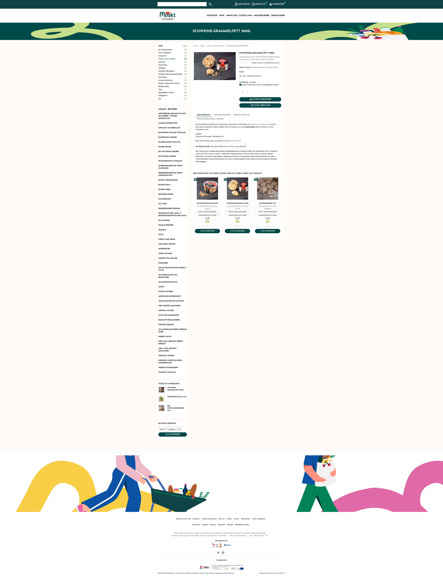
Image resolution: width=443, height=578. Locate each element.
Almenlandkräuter (167, 123)
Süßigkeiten (172, 95)
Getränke (172, 67)
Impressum (196, 518)
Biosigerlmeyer (165, 194)
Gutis (160, 235)
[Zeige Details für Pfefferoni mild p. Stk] (162, 399)
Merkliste (230, 524)
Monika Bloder (165, 291)
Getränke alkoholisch (172, 70)
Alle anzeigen (172, 434)
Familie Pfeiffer (165, 225)
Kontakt (229, 518)
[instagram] (223, 552)
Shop (172, 46)
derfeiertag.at (235, 140)
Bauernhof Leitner (167, 137)
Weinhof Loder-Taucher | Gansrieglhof (170, 362)
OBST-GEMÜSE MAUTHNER (169, 306)
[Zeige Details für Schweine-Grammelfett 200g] (162, 390)
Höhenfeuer (164, 249)
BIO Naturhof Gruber (168, 151)
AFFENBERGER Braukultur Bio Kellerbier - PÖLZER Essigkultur (172, 116)
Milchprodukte (172, 86)
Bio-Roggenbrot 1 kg (267, 203)
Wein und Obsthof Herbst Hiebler (170, 343)
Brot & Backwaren (172, 49)
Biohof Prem (164, 189)
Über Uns (222, 518)
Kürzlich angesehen (258, 518)
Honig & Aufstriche (172, 80)
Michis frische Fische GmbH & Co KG (172, 269)
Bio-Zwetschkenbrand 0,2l (175, 408)
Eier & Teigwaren (172, 52)
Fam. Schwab (164, 220)
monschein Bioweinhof (169, 296)
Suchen (236, 518)
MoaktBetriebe (261, 16)
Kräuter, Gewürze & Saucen (172, 83)
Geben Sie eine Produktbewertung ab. (266, 62)
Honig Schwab (165, 253)
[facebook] (218, 552)
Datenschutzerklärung (209, 518)
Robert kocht (164, 337)
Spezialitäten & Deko (172, 92)
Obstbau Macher (166, 310)
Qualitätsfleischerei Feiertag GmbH (172, 331)
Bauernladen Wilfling (169, 142)
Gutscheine (172, 76)
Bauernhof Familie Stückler (172, 133)
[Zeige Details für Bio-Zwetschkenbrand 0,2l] (162, 408)
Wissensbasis (245, 518)
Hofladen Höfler (166, 244)
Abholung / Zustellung (239, 16)
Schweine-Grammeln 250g (207, 203)
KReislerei (163, 263)
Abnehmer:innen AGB (183, 518)
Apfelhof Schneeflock (169, 128)
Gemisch (162, 230)
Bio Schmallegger (167, 156)
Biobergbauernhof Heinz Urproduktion (170, 174)
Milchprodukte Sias (167, 282)
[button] (242, 4)
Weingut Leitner (166, 356)
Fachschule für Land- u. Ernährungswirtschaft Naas (172, 214)
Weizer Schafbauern (168, 367)
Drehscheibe (278, 16)
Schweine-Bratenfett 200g (237, 203)
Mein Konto (196, 524)
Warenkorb (221, 524)
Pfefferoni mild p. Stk (176, 397)
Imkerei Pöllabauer (167, 258)
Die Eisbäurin (164, 199)
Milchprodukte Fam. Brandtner (167, 276)
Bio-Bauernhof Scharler (170, 161)
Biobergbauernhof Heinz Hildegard (170, 167)
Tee (172, 98)
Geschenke (172, 64)
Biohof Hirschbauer (168, 180)
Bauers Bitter (164, 147)
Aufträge (205, 524)
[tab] (204, 115)
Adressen (213, 524)
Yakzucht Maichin (167, 372)
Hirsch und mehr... (166, 239)
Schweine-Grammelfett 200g (175, 389)
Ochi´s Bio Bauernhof (168, 315)
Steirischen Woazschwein (260, 124)
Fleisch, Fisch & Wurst (172, 58)
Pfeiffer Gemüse (166, 325)
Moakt (161, 287)
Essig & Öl (172, 55)
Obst (172, 89)
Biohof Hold (164, 185)
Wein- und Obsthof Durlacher (167, 350)
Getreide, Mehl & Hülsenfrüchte (172, 73)
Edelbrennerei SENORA (169, 208)
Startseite (212, 16)
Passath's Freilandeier (169, 320)
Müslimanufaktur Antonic (171, 301)
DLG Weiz (162, 204)
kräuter (172, 428)
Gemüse (172, 61)
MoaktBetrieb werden (242, 524)
